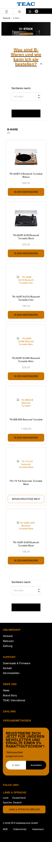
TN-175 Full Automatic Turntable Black (26, 482)
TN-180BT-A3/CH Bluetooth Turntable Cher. (26, 298)
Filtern (26, 113)
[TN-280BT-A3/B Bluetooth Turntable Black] (26, 218)
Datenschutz (19, 829)
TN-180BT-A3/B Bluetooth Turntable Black (26, 544)
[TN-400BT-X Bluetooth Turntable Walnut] (26, 157)
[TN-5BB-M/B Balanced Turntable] (26, 403)
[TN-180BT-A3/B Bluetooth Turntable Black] (26, 526)
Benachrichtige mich (26, 499)
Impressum (38, 829)
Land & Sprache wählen (24, 809)
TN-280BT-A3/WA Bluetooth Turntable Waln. (26, 359)
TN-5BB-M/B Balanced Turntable (26, 419)
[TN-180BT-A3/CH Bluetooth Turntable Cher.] (26, 280)
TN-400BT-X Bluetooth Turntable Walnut (26, 175)
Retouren (8, 641)
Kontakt (7, 668)
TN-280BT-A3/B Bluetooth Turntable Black (26, 236)
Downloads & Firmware (16, 663)
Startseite (6, 18)
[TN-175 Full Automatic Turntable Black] (26, 464)
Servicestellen (11, 673)
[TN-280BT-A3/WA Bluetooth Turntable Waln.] (26, 341)
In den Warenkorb (26, 192)
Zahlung (7, 646)
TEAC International (14, 700)
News (6, 690)
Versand (8, 636)
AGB (5, 829)
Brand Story (10, 695)
